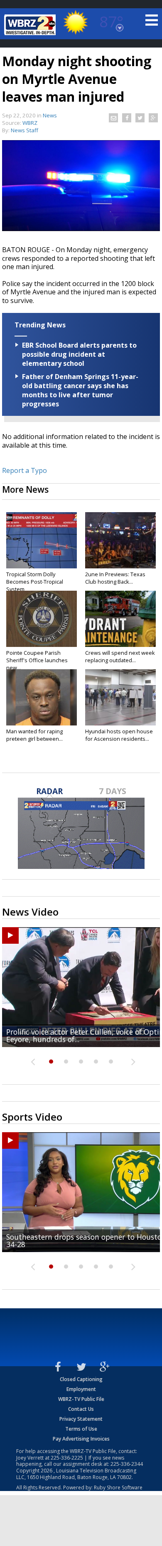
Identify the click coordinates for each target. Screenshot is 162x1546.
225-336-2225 (67, 1457)
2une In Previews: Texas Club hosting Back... (115, 577)
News (50, 115)
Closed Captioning (81, 1379)
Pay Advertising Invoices (81, 1438)
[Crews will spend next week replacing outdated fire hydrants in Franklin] (120, 619)
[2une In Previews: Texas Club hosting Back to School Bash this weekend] (120, 540)
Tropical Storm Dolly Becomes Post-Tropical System (34, 581)
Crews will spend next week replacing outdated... (120, 656)
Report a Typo (24, 470)
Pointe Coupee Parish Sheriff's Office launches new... (37, 660)
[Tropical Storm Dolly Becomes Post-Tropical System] (41, 540)
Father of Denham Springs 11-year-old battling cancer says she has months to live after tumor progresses (80, 390)
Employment (81, 1389)
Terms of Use (81, 1428)
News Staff (24, 130)
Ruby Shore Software (118, 1487)
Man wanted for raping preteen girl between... (34, 735)
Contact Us (81, 1408)
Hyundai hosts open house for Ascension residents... (119, 735)
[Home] (31, 24)
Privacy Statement (81, 1418)
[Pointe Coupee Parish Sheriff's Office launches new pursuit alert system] (41, 619)
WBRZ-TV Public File (81, 1399)
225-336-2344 (126, 1463)
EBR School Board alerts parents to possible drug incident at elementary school (79, 354)
